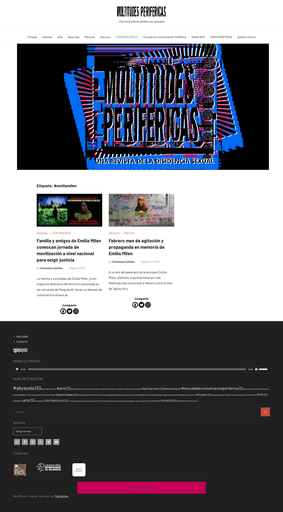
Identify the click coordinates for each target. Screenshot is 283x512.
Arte (60, 37)
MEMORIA (156, 401)
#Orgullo (203, 394)
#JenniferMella (49, 395)
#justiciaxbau (66, 394)
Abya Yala (73, 37)
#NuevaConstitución (187, 395)
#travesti (251, 395)
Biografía (38, 401)
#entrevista (172, 388)
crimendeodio (74, 401)
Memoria (90, 37)
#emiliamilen (152, 388)
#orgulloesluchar (218, 395)
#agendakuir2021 (48, 389)
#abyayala (26, 388)
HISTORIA (22, 336)
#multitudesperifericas (127, 395)
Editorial (47, 37)
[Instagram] (76, 311)
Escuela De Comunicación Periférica (164, 37)
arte (28, 400)
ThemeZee (61, 496)
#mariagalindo (84, 395)
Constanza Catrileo (51, 268)
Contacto (22, 341)
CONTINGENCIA (61, 233)
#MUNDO (142, 395)
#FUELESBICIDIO (20, 395)
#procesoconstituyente (236, 395)
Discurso (105, 37)
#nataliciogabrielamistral (166, 395)
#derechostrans (102, 389)
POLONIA (179, 401)
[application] (141, 369)
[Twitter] (69, 311)
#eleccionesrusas (133, 389)
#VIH (262, 394)
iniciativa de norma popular (123, 401)
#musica (151, 395)
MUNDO (168, 400)
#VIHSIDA (17, 401)
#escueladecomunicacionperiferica (212, 388)
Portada (32, 37)
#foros (265, 389)
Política (188, 401)
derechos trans (96, 401)
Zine (195, 401)
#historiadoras (35, 395)
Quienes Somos (246, 37)
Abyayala (42, 233)
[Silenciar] (256, 369)
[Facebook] (63, 311)
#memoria (96, 395)
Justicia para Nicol (143, 401)
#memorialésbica (109, 395)
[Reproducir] (17, 369)
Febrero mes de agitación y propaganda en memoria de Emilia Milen (136, 247)
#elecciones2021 (117, 389)
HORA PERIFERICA (221, 37)
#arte (63, 388)
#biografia (76, 389)
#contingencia (87, 389)
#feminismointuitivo (252, 389)
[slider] (263, 369)
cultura (85, 401)
